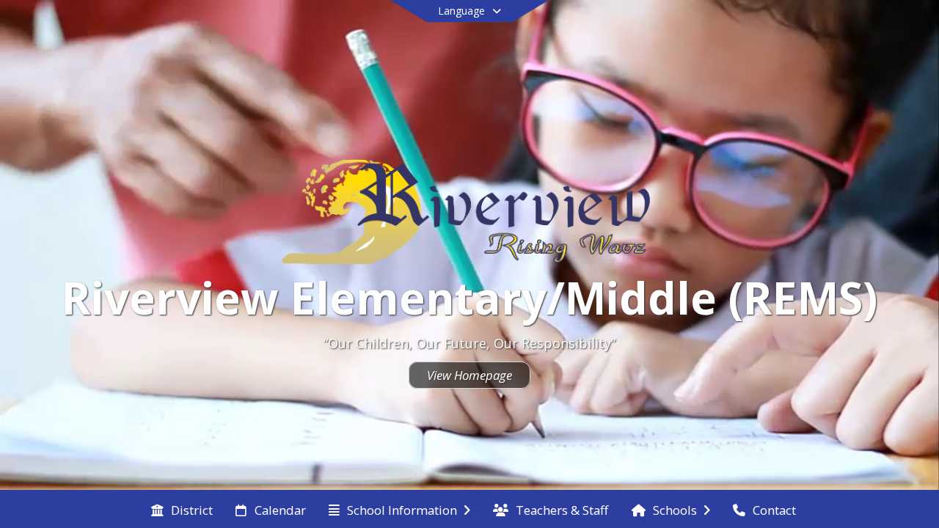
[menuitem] (182, 509)
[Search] (850, 31)
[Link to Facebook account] (824, 33)
